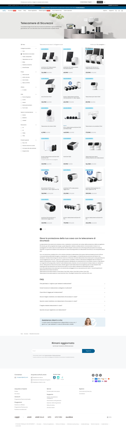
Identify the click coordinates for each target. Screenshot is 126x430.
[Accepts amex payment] (96, 379)
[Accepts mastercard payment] (108, 379)
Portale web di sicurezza (53, 391)
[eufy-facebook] (96, 375)
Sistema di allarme (27, 64)
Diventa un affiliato (20, 404)
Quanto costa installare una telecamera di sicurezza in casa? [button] (58, 301)
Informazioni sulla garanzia (54, 400)
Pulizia (16, 391)
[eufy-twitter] (100, 375)
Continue (100, 2)
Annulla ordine (51, 407)
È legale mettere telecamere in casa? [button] (51, 305)
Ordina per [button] (93, 44)
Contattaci (82, 393)
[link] (72, 322)
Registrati (88, 350)
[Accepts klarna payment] (105, 381)
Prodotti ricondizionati (20, 409)
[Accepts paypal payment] (92, 381)
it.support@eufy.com (22, 377)
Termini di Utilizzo (48, 355)
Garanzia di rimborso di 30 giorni (41, 379)
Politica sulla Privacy (57, 355)
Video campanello (27, 56)
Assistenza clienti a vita (39, 382)
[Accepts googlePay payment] (105, 379)
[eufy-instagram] (93, 375)
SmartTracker (25, 67)
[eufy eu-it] (5, 10)
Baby (23, 62)
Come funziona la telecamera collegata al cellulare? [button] (56, 288)
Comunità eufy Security (85, 391)
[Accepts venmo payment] (99, 381)
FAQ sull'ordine (51, 405)
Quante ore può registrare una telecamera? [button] (53, 310)
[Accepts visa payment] (102, 381)
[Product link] (50, 56)
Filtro (23, 44)
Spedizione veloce (38, 377)
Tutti (23, 51)
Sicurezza (17, 393)
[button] (104, 2)
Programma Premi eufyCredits (22, 399)
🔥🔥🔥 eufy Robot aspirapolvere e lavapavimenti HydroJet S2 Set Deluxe (63, 7)
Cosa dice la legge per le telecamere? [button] (51, 292)
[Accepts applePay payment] (99, 379)
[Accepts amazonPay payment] (92, 379)
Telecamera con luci (27, 59)
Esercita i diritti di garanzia (54, 402)
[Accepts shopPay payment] (96, 381)
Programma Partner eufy (21, 407)
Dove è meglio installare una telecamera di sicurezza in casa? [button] (58, 296)
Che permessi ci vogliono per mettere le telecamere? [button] (55, 283)
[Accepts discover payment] (102, 379)
